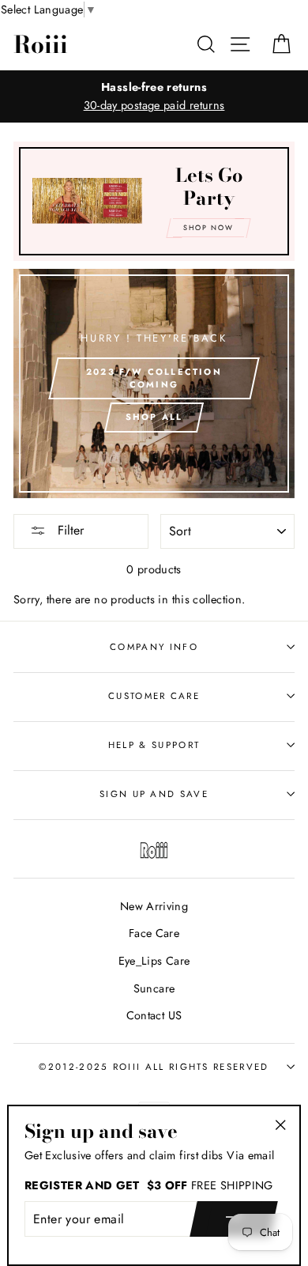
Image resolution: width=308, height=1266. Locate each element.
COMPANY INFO (154, 647)
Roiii (40, 44)
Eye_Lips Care (154, 961)
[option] (154, 96)
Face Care (154, 933)
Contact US (154, 1015)
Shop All (154, 416)
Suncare (154, 988)
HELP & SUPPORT (154, 745)
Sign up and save (154, 794)
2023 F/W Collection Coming (154, 378)
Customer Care (154, 696)
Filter (69, 530)
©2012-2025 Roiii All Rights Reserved (154, 1066)
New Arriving (154, 906)
